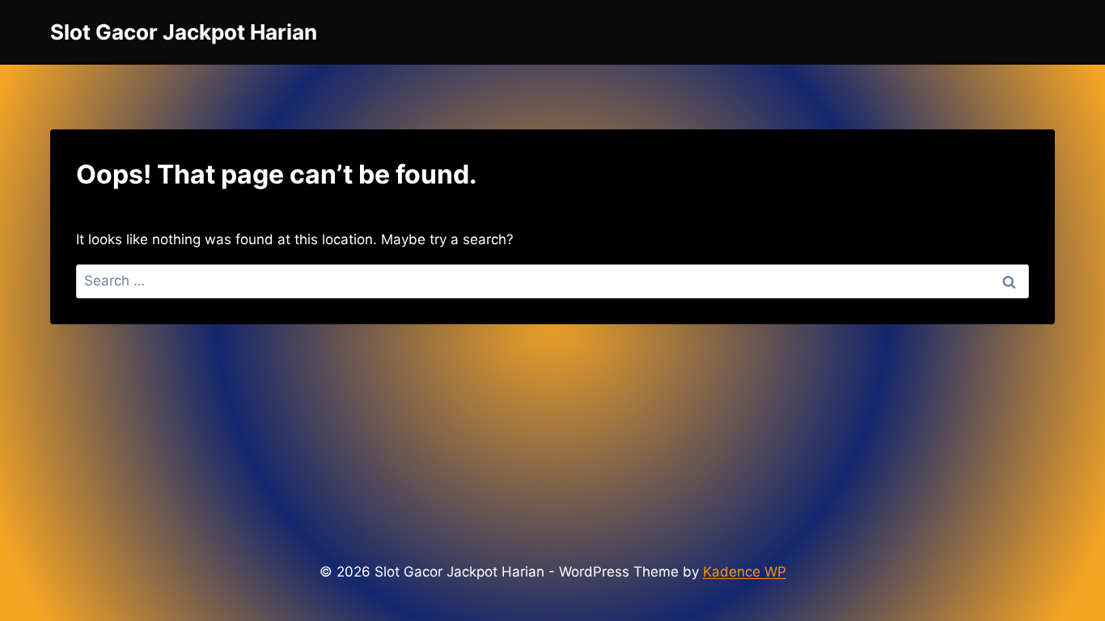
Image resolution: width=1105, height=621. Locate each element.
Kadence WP (744, 572)
